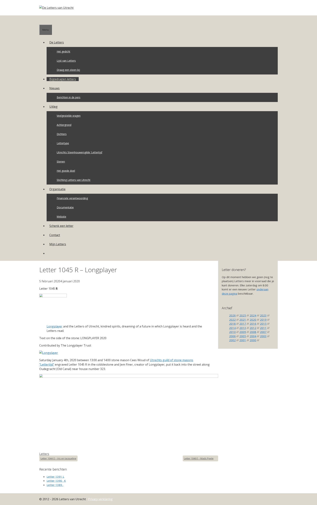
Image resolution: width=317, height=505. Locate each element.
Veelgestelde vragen (69, 115)
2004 (253, 336)
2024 (253, 315)
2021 (242, 319)
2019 (263, 319)
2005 (242, 336)
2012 (253, 328)
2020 (253, 319)
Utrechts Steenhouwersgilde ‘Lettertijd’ (79, 152)
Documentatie (65, 207)
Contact (54, 235)
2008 (253, 332)
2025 (242, 315)
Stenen (61, 161)
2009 (242, 332)
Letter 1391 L (55, 476)
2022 (232, 319)
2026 (232, 315)
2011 (263, 328)
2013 (242, 328)
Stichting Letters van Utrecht (73, 180)
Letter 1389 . (55, 485)
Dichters (62, 134)
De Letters (56, 42)
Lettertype (63, 143)
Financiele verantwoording (72, 198)
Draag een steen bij (68, 70)
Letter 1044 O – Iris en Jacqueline (58, 458)
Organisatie (57, 189)
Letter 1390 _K (56, 480)
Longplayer (54, 326)
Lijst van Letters (66, 60)
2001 (242, 340)
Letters (44, 454)
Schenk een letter (61, 226)
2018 (232, 323)
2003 (263, 336)
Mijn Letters (57, 244)
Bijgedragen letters (62, 79)
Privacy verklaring (100, 499)
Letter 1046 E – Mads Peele (199, 458)
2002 (232, 340)
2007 (263, 332)
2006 (232, 336)
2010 (232, 332)
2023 (263, 315)
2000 (253, 340)
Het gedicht (63, 51)
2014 (232, 328)
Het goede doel (66, 170)
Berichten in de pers (68, 97)
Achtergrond (64, 125)
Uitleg (53, 107)
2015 (263, 323)
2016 (253, 323)
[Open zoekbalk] (42, 20)
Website (61, 216)
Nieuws (54, 88)
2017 (242, 323)
